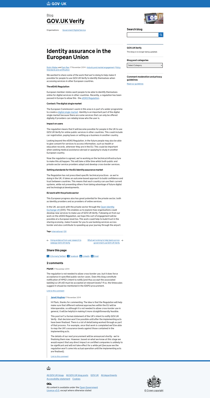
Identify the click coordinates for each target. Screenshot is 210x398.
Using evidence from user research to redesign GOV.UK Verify (65, 241)
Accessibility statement (58, 378)
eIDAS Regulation (90, 98)
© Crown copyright (153, 390)
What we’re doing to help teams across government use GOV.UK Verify (104, 241)
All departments (109, 375)
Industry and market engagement (100, 67)
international (57, 231)
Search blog (134, 29)
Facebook (74, 256)
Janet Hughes (58, 297)
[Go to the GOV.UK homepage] (56, 3)
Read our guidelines (135, 84)
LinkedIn (86, 256)
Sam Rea (65, 67)
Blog (50, 15)
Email (96, 256)
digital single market (68, 112)
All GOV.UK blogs (55, 375)
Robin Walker (52, 67)
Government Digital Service (74, 30)
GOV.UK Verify (65, 21)
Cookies (76, 378)
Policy (117, 67)
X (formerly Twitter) (58, 256)
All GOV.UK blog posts (77, 375)
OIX (64, 231)
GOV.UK (95, 375)
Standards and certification (58, 70)
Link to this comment (55, 291)
